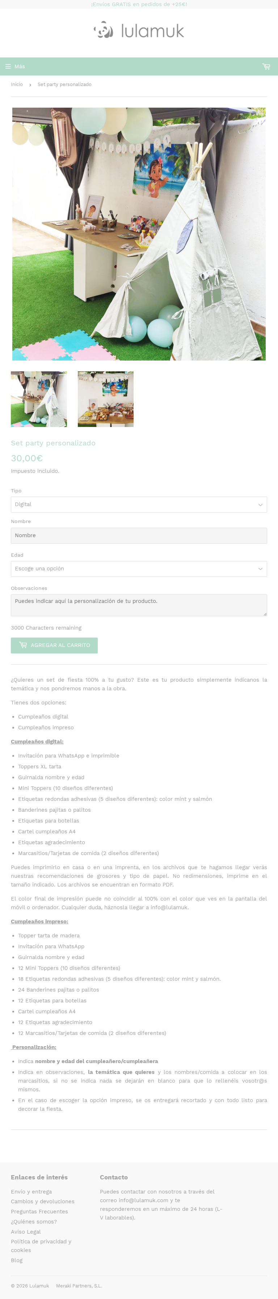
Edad (17, 555)
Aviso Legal (26, 1232)
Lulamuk (39, 1286)
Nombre (21, 521)
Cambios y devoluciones (43, 1201)
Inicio (17, 84)
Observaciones (29, 588)
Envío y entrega (31, 1191)
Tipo (16, 490)
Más (19, 66)
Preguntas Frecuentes (39, 1211)
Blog (16, 1260)
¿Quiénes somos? (34, 1221)
